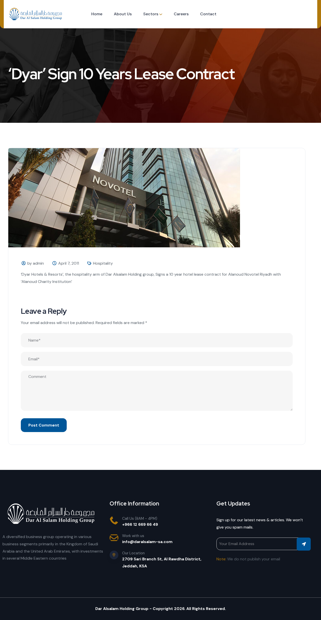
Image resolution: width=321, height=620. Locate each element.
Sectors (150, 14)
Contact (208, 14)
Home (96, 14)
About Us (123, 14)
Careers (181, 14)
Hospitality (103, 263)
